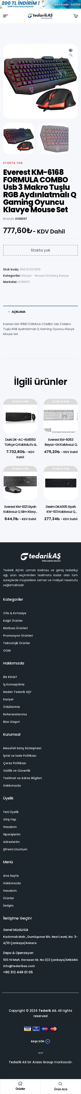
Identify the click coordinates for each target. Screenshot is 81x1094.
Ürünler (20, 1089)
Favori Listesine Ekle (28, 410)
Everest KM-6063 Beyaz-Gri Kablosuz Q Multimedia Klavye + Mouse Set (61, 447)
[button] (71, 52)
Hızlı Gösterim (28, 420)
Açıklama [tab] (18, 312)
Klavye (64, 276)
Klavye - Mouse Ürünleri (39, 276)
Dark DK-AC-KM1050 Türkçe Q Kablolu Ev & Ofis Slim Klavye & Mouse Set (20, 447)
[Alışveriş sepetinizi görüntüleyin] (75, 16)
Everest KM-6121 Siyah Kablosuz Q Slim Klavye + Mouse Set (20, 511)
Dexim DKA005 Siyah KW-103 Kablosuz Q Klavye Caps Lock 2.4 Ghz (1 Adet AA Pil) (60, 514)
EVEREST (21, 219)
